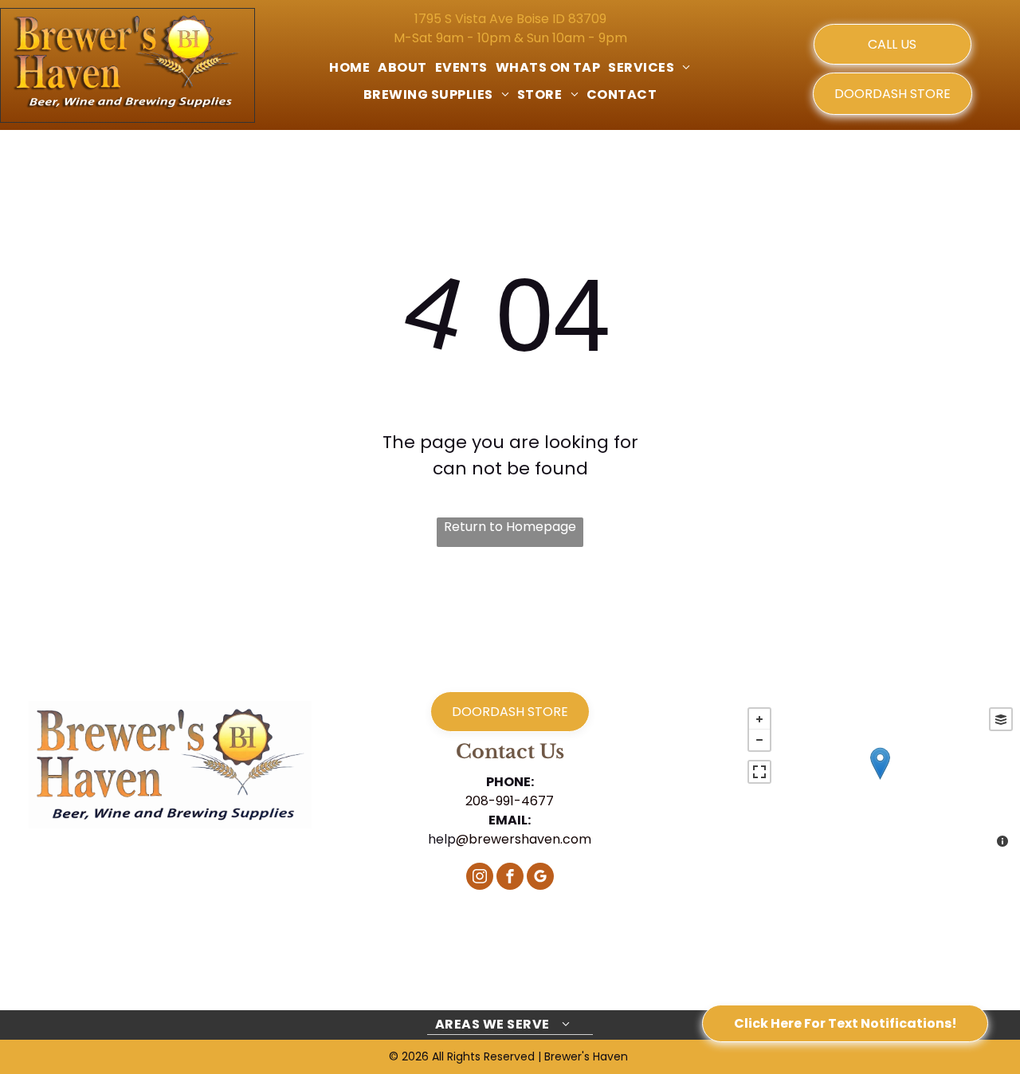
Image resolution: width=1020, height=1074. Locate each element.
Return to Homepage (510, 526)
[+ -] (880, 779)
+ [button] (759, 719)
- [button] (759, 740)
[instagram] (479, 878)
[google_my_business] (540, 878)
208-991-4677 (509, 801)
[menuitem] (349, 67)
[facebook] (510, 878)
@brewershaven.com (523, 839)
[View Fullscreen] (759, 771)
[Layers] (1001, 719)
